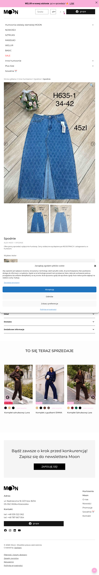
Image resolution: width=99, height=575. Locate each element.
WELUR (9, 45)
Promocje (87, 507)
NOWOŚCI (10, 30)
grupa (83, 11)
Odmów (49, 296)
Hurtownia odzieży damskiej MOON (23, 25)
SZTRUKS (10, 35)
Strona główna (10, 79)
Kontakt (86, 516)
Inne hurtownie (13, 61)
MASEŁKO (10, 40)
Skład (6, 314)
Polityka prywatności (48, 309)
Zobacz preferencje (49, 303)
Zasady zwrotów (11, 558)
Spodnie (37, 79)
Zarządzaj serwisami (11, 282)
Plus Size (9, 66)
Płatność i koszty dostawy (15, 555)
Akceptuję (49, 289)
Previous (7, 396)
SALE (7, 55)
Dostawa (8, 321)
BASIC (8, 50)
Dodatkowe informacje (14, 329)
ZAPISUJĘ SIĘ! (49, 466)
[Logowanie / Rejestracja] (60, 11)
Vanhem (18, 548)
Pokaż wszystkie (22, 408)
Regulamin (9, 562)
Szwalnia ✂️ (11, 71)
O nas (85, 499)
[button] (95, 265)
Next (92, 396)
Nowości (86, 503)
